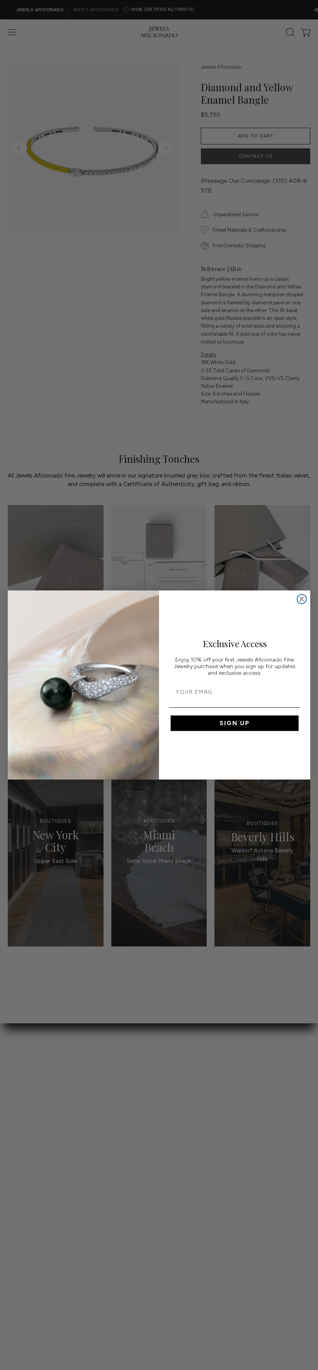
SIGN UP (234, 723)
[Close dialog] (301, 599)
